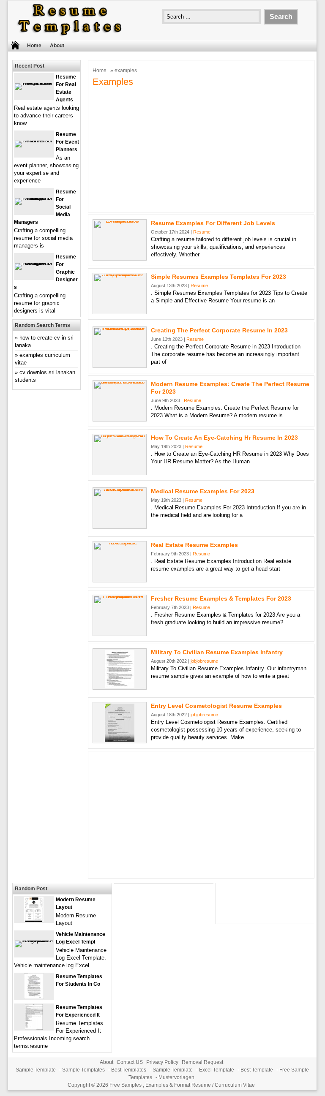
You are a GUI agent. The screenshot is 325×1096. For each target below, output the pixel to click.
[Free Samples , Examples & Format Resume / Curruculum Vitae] (69, 36)
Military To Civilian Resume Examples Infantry (217, 652)
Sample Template (36, 1070)
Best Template (256, 1070)
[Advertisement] (201, 149)
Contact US (130, 1062)
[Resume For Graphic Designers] (34, 263)
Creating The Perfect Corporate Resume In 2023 (219, 330)
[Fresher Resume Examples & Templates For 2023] (119, 596)
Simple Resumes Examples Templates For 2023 (218, 276)
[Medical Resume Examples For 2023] (119, 489)
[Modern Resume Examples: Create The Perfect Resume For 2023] (119, 381)
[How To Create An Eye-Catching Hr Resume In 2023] (119, 435)
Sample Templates (83, 1070)
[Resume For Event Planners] (34, 140)
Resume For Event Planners (67, 141)
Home (34, 46)
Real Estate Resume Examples (194, 544)
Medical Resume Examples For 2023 (202, 491)
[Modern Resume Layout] (34, 920)
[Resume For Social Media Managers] (34, 198)
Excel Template (216, 1070)
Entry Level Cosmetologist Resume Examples (216, 705)
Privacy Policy (162, 1062)
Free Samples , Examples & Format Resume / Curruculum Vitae (182, 1085)
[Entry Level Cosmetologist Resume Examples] (119, 740)
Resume (201, 231)
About (57, 46)
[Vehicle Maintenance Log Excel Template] (34, 940)
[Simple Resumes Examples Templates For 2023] (119, 274)
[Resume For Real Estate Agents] (34, 83)
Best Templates (128, 1070)
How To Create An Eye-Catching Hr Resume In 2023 (224, 437)
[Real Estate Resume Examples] (119, 542)
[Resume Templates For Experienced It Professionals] (34, 1028)
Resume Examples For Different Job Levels (213, 223)
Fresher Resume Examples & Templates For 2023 (221, 598)
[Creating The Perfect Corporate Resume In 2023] (119, 328)
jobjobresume (204, 661)
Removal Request (202, 1062)
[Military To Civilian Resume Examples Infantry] (119, 686)
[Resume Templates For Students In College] (34, 997)
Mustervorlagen (176, 1077)
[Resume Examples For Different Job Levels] (119, 221)
